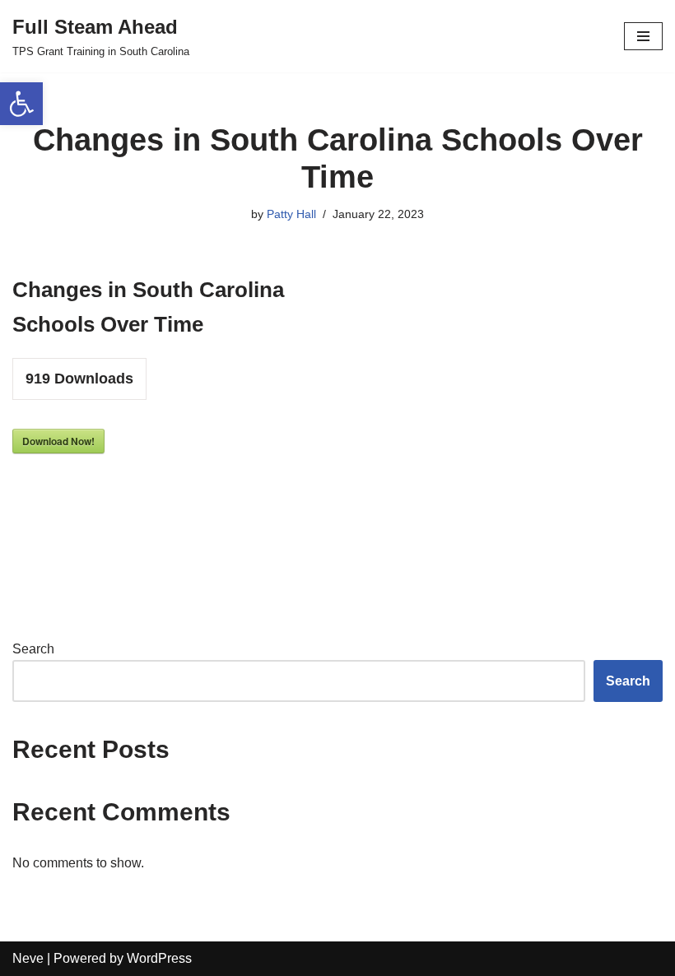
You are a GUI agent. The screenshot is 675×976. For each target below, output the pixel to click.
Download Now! (58, 441)
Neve (28, 958)
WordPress (159, 958)
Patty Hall (291, 214)
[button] (21, 103)
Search (33, 649)
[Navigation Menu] (643, 36)
